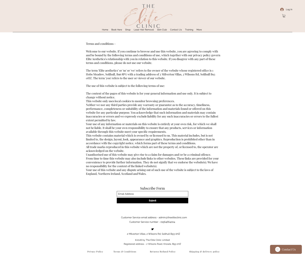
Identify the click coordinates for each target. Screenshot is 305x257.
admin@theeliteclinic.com (173, 217)
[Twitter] (152, 229)
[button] (284, 15)
